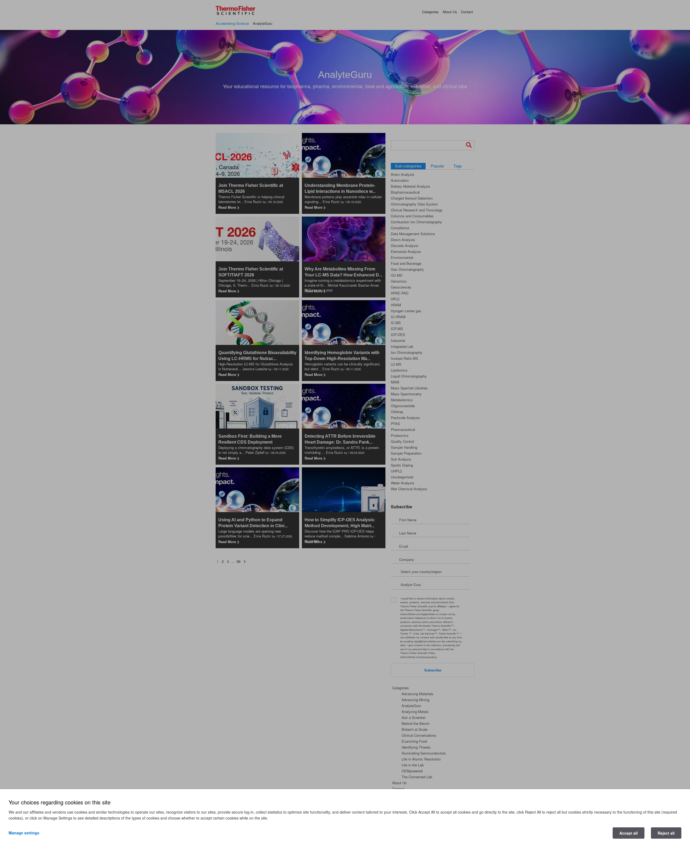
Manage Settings (24, 832)
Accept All (628, 833)
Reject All (666, 833)
